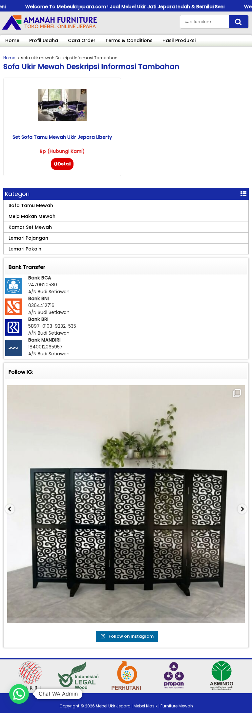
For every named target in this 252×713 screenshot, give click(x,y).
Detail (64, 164)
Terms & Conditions (129, 40)
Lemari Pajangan (28, 238)
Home (12, 40)
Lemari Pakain (25, 249)
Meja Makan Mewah (32, 216)
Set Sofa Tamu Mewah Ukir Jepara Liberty (62, 137)
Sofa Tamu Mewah (31, 205)
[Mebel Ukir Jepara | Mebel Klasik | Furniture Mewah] (49, 29)
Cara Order (81, 40)
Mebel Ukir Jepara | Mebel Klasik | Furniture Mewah (144, 706)
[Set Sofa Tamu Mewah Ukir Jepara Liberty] (62, 119)
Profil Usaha (43, 40)
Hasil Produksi (179, 40)
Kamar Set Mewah (30, 227)
